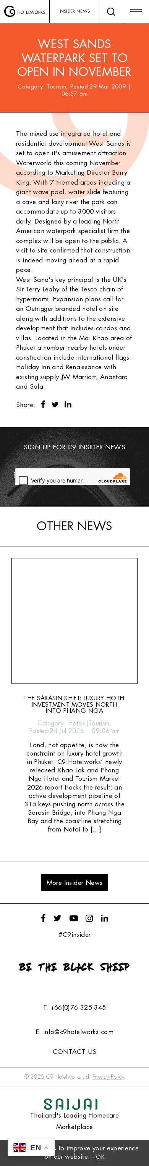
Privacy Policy (108, 1077)
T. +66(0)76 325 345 (74, 1007)
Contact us (74, 1052)
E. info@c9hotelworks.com (74, 1032)
